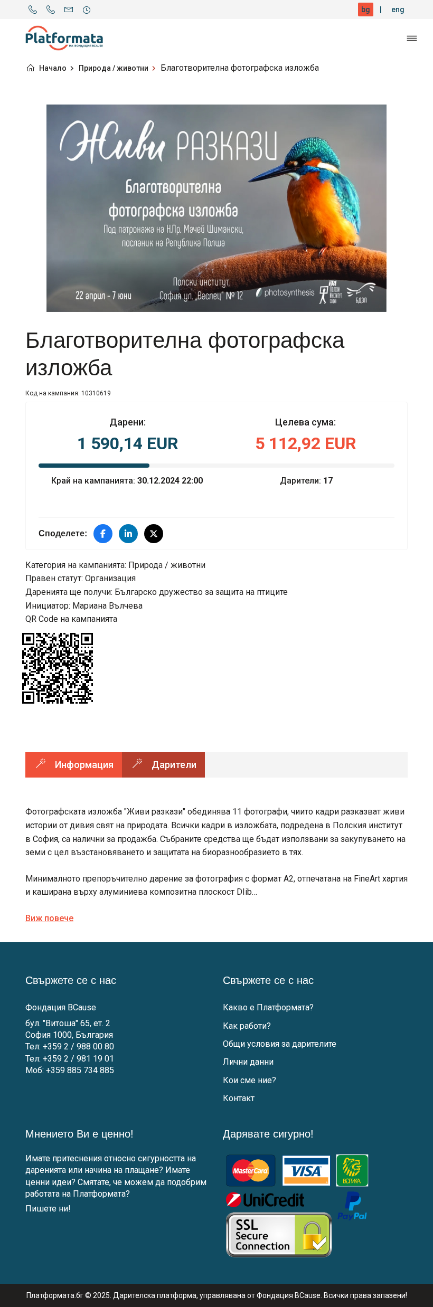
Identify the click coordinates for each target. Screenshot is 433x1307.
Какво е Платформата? (268, 1007)
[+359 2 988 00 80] (32, 9)
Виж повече (49, 918)
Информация (84, 764)
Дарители (174, 764)
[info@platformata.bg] (68, 9)
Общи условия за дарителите (279, 1044)
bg (365, 9)
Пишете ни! (48, 1209)
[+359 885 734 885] (50, 9)
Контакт (239, 1098)
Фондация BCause (60, 1007)
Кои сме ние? (249, 1080)
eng (397, 9)
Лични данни (248, 1062)
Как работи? (247, 1026)
